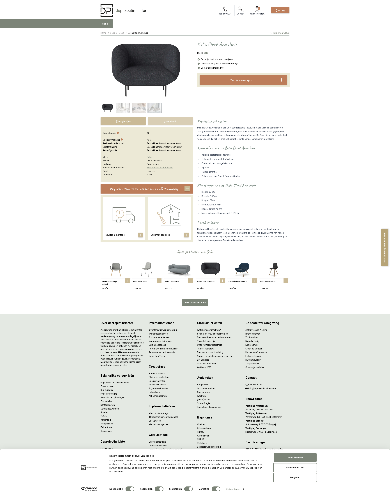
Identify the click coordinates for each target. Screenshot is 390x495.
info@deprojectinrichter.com (262, 388)
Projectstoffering (109, 394)
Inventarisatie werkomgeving (163, 330)
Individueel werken (206, 388)
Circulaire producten (206, 363)
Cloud (121, 33)
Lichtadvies (154, 392)
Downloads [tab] (170, 121)
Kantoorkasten (108, 405)
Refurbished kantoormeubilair (163, 348)
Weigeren (295, 477)
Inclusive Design (253, 356)
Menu (105, 24)
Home (103, 33)
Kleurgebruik (251, 345)
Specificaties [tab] (123, 121)
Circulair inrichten (157, 381)
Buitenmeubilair (253, 360)
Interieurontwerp (157, 373)
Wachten (201, 396)
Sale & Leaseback (157, 345)
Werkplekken (107, 423)
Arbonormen (203, 435)
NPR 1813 (202, 439)
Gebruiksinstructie (157, 442)
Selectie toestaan (295, 467)
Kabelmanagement (158, 396)
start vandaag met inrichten (384, 247)
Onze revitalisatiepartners (209, 345)
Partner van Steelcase (256, 352)
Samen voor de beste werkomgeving (214, 356)
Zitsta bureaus (108, 386)
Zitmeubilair (106, 401)
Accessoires (106, 431)
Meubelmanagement (159, 424)
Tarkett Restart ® (205, 348)
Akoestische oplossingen (112, 397)
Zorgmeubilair (252, 363)
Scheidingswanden (110, 409)
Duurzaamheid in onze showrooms (214, 337)
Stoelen (104, 412)
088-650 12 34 (255, 384)
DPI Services (155, 421)
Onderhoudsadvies (158, 445)
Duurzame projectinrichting (210, 352)
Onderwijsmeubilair (254, 367)
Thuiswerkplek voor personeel (163, 417)
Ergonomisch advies (158, 388)
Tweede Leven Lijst (206, 341)
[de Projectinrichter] (123, 10)
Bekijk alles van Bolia (195, 302)
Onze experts (107, 448)
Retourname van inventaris (162, 352)
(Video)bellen (203, 399)
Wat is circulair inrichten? (209, 330)
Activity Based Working (256, 330)
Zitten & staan (204, 428)
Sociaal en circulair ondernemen (212, 334)
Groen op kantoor (253, 348)
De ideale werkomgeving (209, 447)
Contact (280, 10)
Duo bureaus (107, 390)
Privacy (200, 432)
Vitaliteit (201, 424)
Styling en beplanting (159, 377)
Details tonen (233, 489)
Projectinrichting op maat (209, 407)
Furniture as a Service (159, 337)
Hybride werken (252, 334)
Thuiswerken (251, 337)
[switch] (159, 488)
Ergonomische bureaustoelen (115, 382)
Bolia (112, 33)
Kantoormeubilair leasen (160, 341)
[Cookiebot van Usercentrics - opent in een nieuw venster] (89, 489)
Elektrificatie (106, 427)
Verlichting (106, 420)
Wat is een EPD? (205, 367)
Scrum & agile (203, 403)
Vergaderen (203, 384)
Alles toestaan (295, 457)
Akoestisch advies (157, 384)
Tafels (104, 416)
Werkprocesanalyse (158, 334)
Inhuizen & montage (158, 413)
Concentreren (203, 392)
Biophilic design (252, 341)
